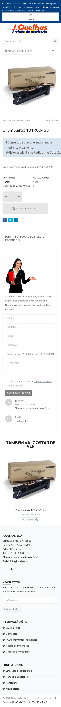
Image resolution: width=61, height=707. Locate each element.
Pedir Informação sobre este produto (24, 238)
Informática (9, 120)
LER (30, 15)
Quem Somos (13, 627)
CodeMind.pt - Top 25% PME (31, 702)
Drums (28, 120)
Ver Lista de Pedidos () (19, 50)
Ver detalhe (28, 519)
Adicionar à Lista (26, 208)
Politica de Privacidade (18, 651)
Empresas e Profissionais (19, 670)
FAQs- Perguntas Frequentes (21, 639)
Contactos (11, 633)
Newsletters (12, 688)
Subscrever (11, 608)
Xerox (20, 120)
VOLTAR (53, 120)
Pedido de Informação (17, 645)
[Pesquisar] (55, 41)
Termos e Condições (17, 676)
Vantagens (11, 682)
